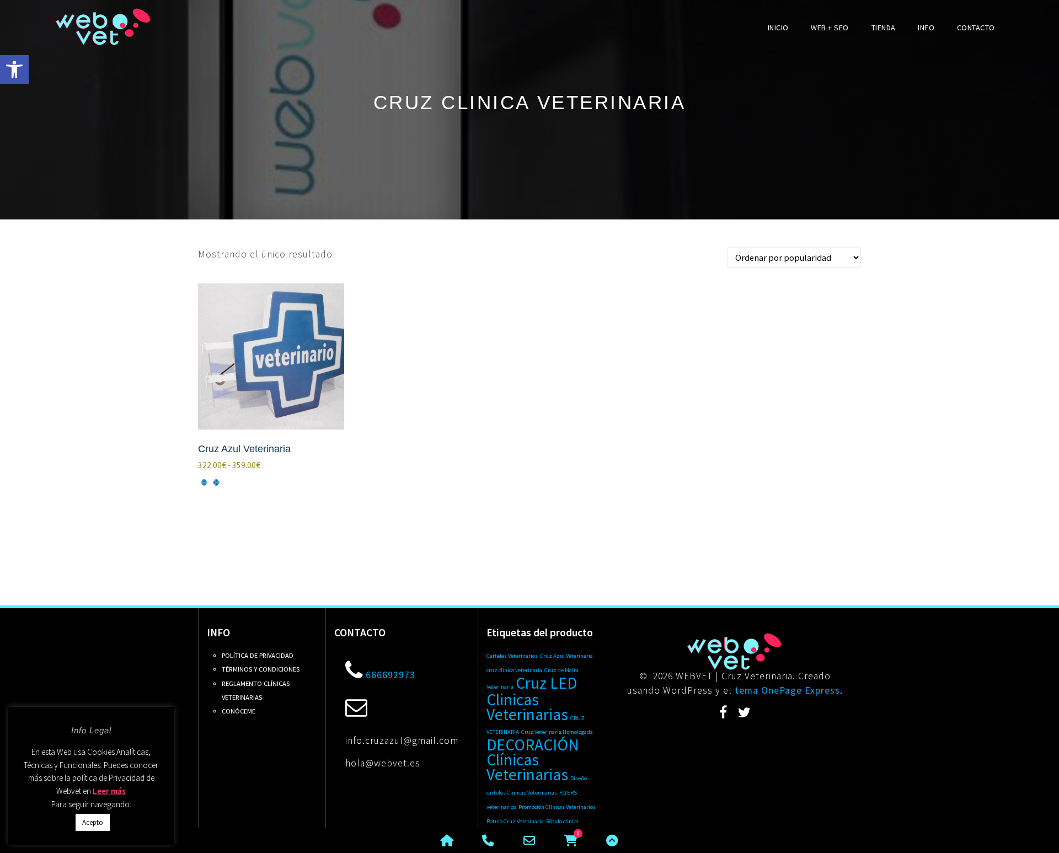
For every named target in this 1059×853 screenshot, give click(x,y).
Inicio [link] (778, 28)
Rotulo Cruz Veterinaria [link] (515, 821)
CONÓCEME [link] (238, 711)
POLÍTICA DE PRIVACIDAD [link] (257, 655)
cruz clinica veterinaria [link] (514, 670)
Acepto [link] (92, 822)
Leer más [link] (109, 791)
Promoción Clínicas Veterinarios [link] (557, 807)
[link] (14, 69)
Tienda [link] (883, 28)
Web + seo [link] (830, 28)
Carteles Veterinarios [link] (512, 655)
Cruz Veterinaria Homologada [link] (557, 732)
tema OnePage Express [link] (787, 690)
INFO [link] (926, 28)
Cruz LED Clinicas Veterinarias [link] (531, 699)
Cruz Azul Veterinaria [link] (566, 655)
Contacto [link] (976, 28)
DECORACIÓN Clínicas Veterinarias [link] (532, 759)
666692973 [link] (390, 675)
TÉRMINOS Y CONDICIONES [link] (260, 669)
